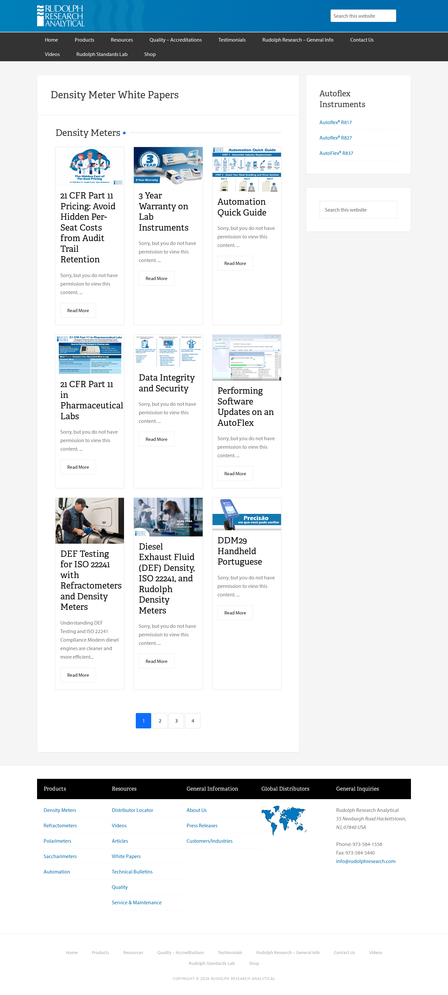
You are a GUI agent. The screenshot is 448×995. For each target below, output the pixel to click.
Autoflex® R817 (335, 122)
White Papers (126, 856)
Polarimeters (57, 840)
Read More (78, 310)
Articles (120, 840)
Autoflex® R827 (335, 137)
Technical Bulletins (132, 871)
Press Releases (202, 825)
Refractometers (60, 825)
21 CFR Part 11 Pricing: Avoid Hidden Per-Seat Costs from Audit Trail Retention (87, 227)
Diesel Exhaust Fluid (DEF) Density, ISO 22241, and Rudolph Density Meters (167, 578)
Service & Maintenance (137, 902)
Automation (57, 871)
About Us (197, 810)
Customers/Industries (210, 840)
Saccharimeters (60, 856)
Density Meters (60, 810)
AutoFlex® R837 (336, 153)
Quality (120, 887)
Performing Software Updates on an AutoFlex (245, 406)
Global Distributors (285, 788)
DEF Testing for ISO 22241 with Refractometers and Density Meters (91, 580)
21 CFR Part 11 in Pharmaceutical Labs (91, 400)
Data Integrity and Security (167, 383)
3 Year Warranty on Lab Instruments (164, 211)
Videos (119, 825)
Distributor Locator (132, 810)
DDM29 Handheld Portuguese (239, 551)
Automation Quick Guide (241, 207)
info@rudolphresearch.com (366, 861)
